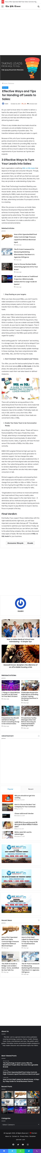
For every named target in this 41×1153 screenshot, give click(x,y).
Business (11, 83)
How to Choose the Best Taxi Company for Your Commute (25, 806)
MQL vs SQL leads (28, 168)
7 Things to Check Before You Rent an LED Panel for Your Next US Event (11, 694)
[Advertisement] (20, 33)
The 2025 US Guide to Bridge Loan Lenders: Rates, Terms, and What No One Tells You (10, 967)
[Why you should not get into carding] (7, 798)
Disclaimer (32, 1136)
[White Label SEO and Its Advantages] (7, 835)
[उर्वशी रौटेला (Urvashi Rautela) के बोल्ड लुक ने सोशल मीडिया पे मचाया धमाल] (7, 825)
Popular (10, 789)
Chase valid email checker (24, 814)
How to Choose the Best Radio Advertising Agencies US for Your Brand (26, 266)
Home (5, 83)
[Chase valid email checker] (7, 816)
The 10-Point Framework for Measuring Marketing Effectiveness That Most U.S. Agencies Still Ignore (30, 968)
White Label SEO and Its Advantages (23, 833)
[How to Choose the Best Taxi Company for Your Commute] (7, 807)
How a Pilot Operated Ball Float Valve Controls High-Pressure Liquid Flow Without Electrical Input (10, 941)
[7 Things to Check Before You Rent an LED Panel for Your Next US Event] (11, 685)
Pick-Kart (34, 1133)
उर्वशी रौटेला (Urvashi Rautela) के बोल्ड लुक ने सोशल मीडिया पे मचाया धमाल (26, 824)
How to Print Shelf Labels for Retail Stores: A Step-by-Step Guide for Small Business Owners (30, 941)
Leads (30, 543)
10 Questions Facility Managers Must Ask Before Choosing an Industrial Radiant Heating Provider (28, 722)
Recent (30, 789)
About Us (8, 1136)
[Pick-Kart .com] (13, 6)
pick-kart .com (20, 1139)
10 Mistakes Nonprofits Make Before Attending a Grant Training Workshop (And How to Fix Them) (29, 696)
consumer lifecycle (16, 543)
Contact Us (15, 1136)
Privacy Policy (24, 1136)
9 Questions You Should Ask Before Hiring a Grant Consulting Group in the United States (10, 721)
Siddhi (6, 103)
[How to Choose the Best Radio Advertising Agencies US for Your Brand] (7, 266)
